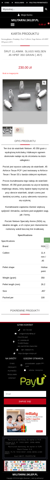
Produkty (16, 39)
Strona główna (6, 39)
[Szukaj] (46, 9)
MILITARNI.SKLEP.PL (25, 20)
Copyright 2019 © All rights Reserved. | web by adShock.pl (25, 478)
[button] (12, 24)
